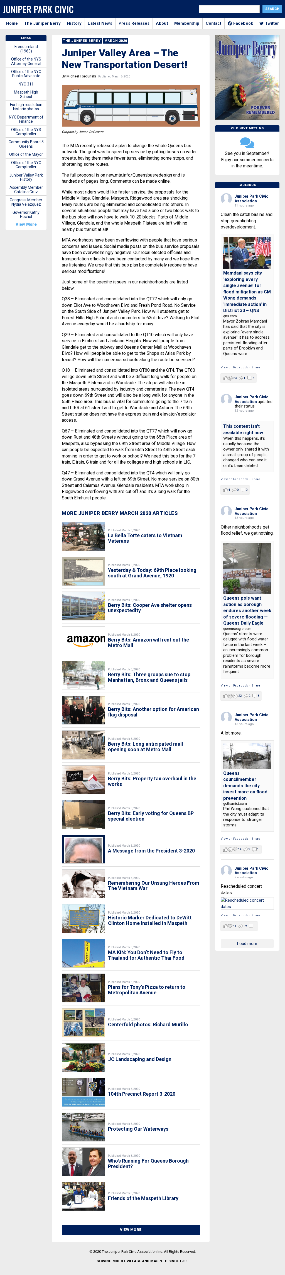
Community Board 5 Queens (26, 144)
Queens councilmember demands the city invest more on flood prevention (245, 786)
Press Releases (134, 23)
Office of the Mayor (26, 154)
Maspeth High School (26, 94)
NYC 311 (26, 84)
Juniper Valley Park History (26, 177)
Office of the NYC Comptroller (26, 164)
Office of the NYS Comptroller (26, 131)
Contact (214, 23)
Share (256, 367)
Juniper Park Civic (38, 9)
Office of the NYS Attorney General (26, 61)
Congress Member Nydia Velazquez (26, 202)
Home (12, 23)
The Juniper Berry (42, 23)
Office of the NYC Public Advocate (26, 73)
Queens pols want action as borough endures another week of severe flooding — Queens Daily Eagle (247, 610)
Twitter (272, 23)
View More (131, 1230)
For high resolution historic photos (26, 106)
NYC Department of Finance (26, 119)
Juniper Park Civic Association (251, 198)
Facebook (243, 23)
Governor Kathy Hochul (26, 214)
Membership (186, 23)
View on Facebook (234, 367)
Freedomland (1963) (26, 48)
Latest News (100, 23)
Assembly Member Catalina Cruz (26, 189)
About (162, 23)
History (74, 23)
